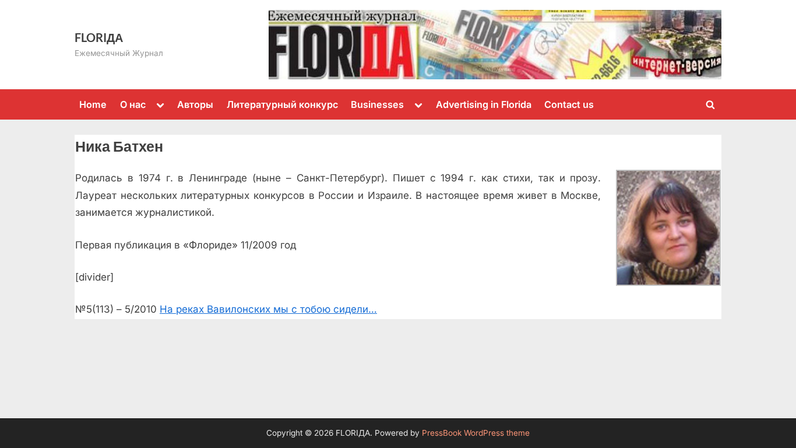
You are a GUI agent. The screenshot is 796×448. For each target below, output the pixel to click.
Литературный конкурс (282, 104)
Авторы (195, 104)
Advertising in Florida (483, 104)
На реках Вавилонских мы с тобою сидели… (268, 309)
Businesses (377, 104)
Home (93, 104)
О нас (133, 104)
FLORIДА (99, 37)
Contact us (569, 104)
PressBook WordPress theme (476, 433)
